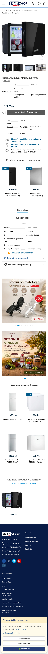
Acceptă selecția (24, 644)
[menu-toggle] (3, 3)
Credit (4, 586)
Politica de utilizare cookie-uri (12, 607)
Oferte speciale (30, 538)
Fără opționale (24, 638)
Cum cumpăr (6, 578)
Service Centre (7, 582)
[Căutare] (39, 3)
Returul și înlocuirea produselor (9, 611)
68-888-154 (13, 547)
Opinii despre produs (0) (19, 265)
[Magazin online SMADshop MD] (18, 3)
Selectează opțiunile (12, 633)
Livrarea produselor (8, 590)
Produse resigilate (31, 541)
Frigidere (5, 13)
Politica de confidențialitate (11, 603)
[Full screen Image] (41, 57)
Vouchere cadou (7, 599)
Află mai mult (21, 629)
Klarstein (14, 13)
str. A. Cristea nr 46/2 (12, 551)
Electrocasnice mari (29, 10)
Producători (29, 549)
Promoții (28, 545)
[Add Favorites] (4, 112)
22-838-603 (13, 543)
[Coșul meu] (44, 3)
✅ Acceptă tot (24, 649)
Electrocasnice (12, 10)
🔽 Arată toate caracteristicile (20, 253)
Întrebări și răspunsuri (17, 258)
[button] (15, 325)
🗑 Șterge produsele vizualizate (24, 483)
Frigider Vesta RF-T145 (12, 419)
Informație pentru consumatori (8, 594)
